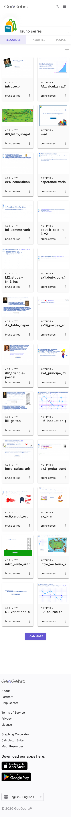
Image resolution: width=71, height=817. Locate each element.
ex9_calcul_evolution (21, 516)
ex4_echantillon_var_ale (23, 182)
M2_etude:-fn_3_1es (14, 279)
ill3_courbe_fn (51, 612)
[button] (35, 636)
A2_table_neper (17, 325)
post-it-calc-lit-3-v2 (53, 232)
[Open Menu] (64, 6)
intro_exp (12, 86)
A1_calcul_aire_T (53, 86)
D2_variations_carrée (21, 612)
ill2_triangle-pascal (15, 375)
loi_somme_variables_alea (25, 230)
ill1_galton (13, 421)
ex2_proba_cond (53, 469)
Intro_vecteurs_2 (53, 564)
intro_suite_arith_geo (21, 564)
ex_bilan (47, 516)
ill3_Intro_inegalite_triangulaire (29, 134)
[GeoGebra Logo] (16, 6)
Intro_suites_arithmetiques (26, 469)
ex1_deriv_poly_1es (55, 277)
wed (44, 134)
